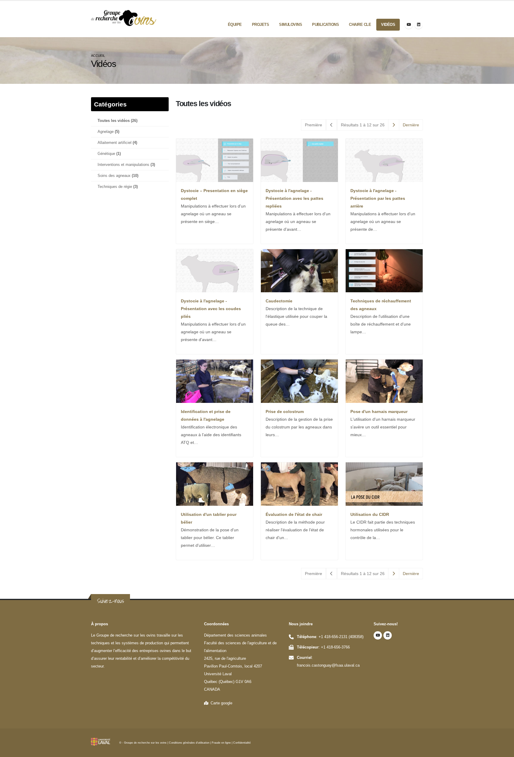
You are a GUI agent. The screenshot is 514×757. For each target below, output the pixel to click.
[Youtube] (409, 25)
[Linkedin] (418, 25)
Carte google (220, 703)
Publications (325, 24)
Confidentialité (242, 742)
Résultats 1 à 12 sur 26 (363, 124)
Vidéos (388, 24)
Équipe (235, 24)
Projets (260, 24)
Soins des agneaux (118, 176)
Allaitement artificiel (117, 143)
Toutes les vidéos (117, 121)
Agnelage (108, 132)
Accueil (98, 55)
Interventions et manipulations (126, 165)
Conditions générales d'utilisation (189, 742)
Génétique (109, 154)
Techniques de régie (118, 187)
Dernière (411, 124)
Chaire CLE (360, 24)
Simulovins (290, 24)
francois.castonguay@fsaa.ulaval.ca (328, 665)
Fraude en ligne (221, 742)
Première (313, 124)
